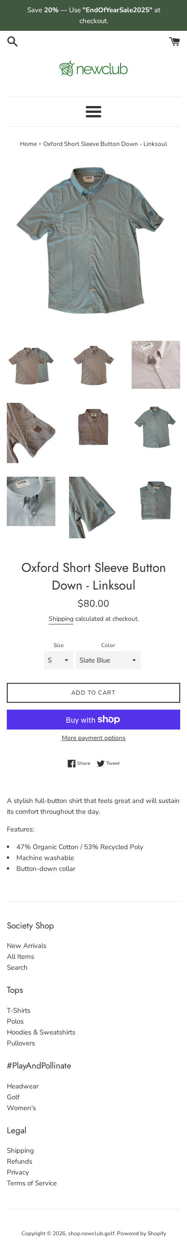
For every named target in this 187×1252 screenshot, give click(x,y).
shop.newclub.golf (91, 1233)
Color (108, 645)
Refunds (19, 1161)
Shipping (61, 618)
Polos (15, 1021)
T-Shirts (18, 1010)
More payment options (94, 738)
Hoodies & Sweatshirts (41, 1032)
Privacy (18, 1172)
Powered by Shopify (141, 1233)
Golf (13, 1097)
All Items (20, 956)
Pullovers (21, 1043)
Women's (21, 1107)
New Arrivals (26, 945)
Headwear (23, 1086)
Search (17, 967)
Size (59, 645)
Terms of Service (32, 1183)
